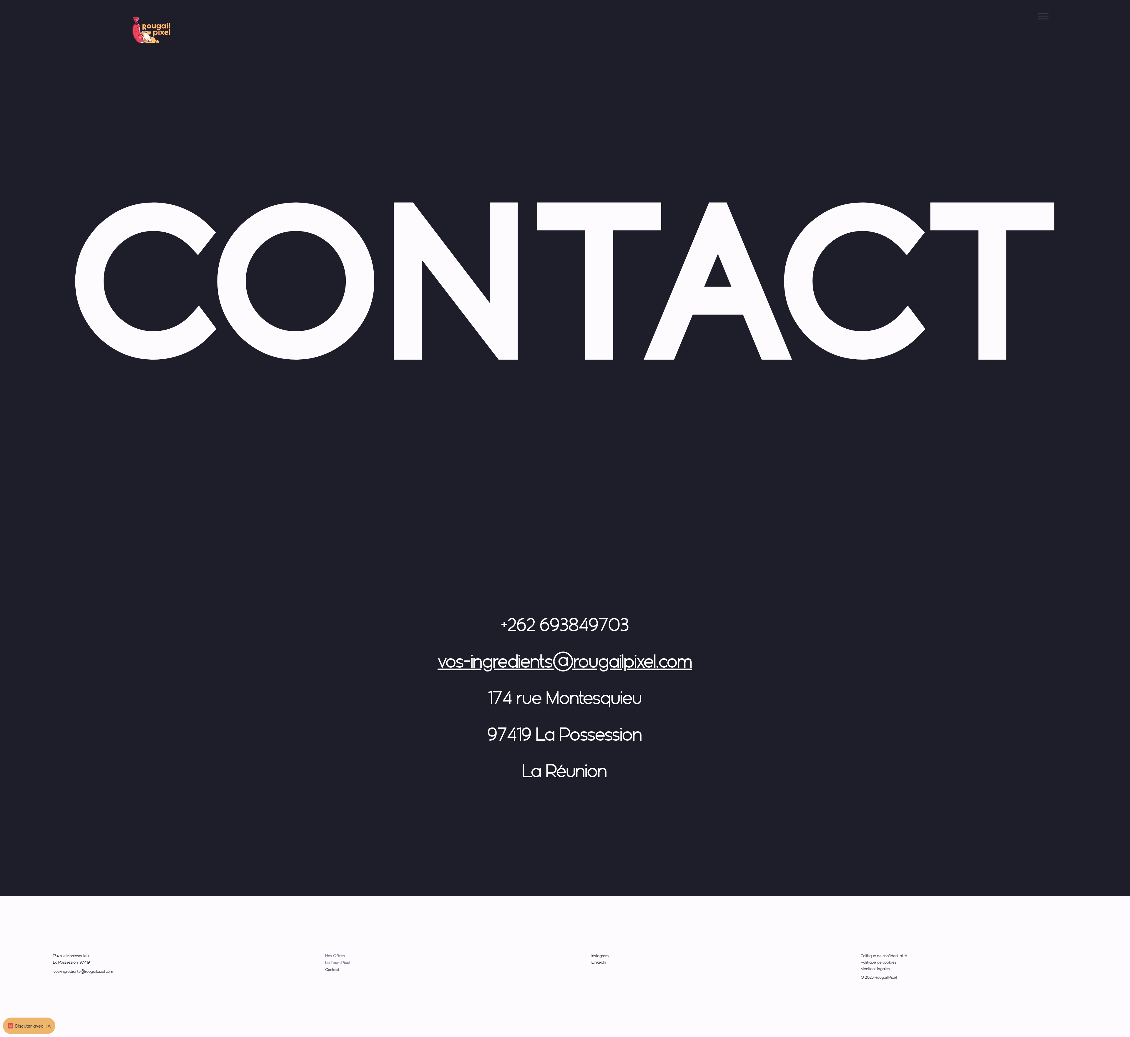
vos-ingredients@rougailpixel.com (565, 660)
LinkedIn (598, 962)
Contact (332, 969)
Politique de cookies (878, 962)
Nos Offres (335, 955)
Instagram (600, 955)
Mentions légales (875, 968)
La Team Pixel (337, 962)
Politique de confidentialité (884, 955)
